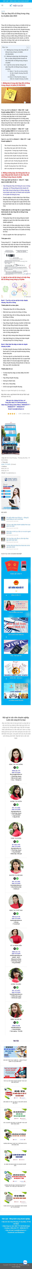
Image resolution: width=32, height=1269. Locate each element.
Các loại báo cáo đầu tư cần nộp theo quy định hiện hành (17, 539)
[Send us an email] (14, 767)
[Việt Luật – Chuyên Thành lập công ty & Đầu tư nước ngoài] (16, 5)
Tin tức (3, 11)
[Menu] (2, 5)
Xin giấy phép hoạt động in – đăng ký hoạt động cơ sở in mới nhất (17, 518)
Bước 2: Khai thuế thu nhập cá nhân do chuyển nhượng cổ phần (19, 78)
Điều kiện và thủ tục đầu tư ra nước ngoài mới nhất (18, 532)
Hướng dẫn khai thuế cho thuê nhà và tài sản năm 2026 (18, 546)
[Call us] (17, 767)
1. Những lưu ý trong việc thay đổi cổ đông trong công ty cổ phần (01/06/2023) (16, 52)
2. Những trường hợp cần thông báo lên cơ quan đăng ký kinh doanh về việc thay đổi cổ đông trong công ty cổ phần (16, 60)
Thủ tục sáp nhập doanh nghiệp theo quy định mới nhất (18, 525)
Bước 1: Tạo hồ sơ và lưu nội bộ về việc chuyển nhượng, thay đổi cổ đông (19, 73)
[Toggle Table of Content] (27, 47)
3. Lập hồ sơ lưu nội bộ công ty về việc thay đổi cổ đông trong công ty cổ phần (16, 67)
